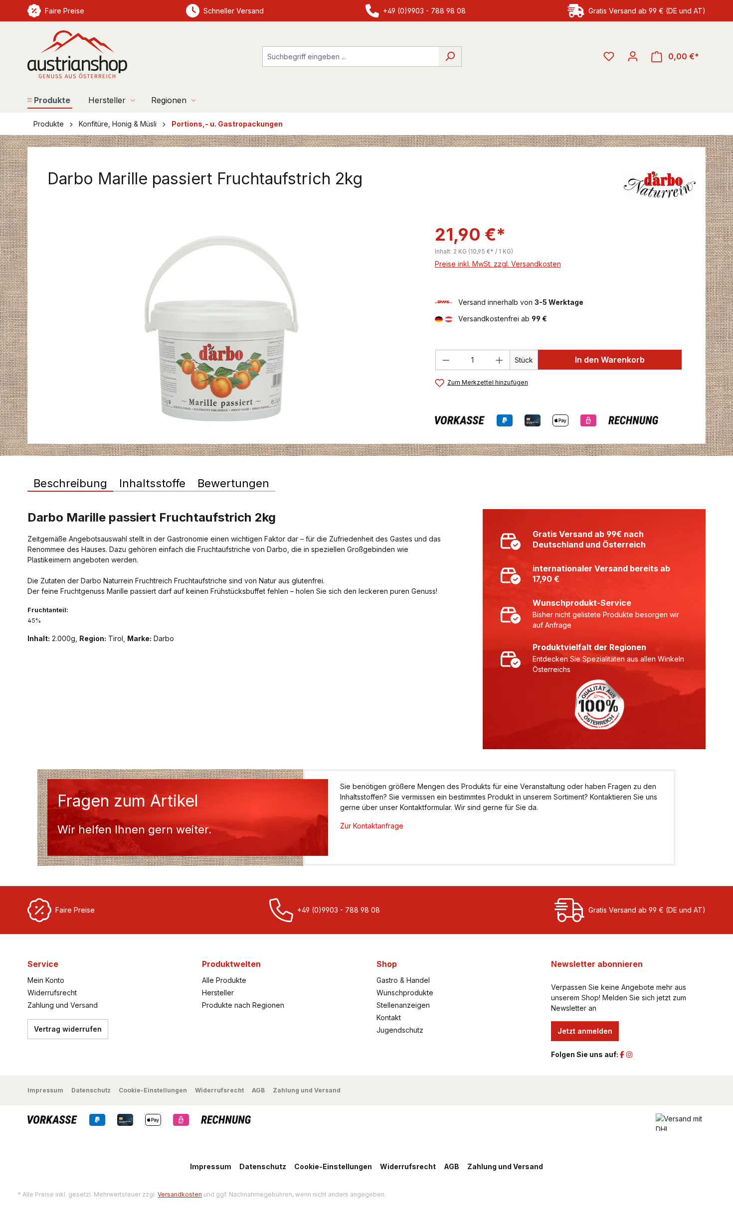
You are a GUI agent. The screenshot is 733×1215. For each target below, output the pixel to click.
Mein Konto (45, 980)
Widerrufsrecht (52, 992)
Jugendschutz (399, 1030)
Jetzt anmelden (584, 1031)
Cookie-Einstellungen (153, 1090)
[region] (221, 329)
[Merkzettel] (609, 56)
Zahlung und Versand (62, 1005)
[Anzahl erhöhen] (499, 360)
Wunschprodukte (404, 992)
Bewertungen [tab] (233, 483)
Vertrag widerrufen (68, 1029)
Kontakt (388, 1017)
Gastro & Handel (403, 980)
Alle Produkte (224, 980)
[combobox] (350, 56)
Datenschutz (91, 1090)
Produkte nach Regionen (243, 1005)
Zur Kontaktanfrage (371, 825)
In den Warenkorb (610, 360)
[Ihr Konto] (633, 56)
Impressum (45, 1090)
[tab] (70, 484)
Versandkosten (180, 1194)
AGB (258, 1090)
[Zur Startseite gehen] (77, 54)
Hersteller (218, 992)
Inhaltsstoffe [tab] (152, 483)
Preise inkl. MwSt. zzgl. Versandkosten (498, 264)
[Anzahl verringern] (445, 360)
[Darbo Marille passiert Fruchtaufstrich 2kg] (220, 329)
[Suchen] (450, 56)
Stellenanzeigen (403, 1005)
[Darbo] (660, 184)
